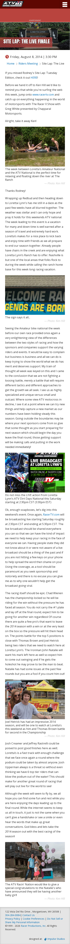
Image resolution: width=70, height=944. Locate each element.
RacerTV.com (51, 514)
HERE (34, 77)
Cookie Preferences (34, 918)
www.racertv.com (43, 94)
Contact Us (28, 915)
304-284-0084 (12, 915)
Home (10, 63)
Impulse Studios (56, 938)
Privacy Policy (12, 918)
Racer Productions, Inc (33, 925)
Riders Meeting (28, 63)
